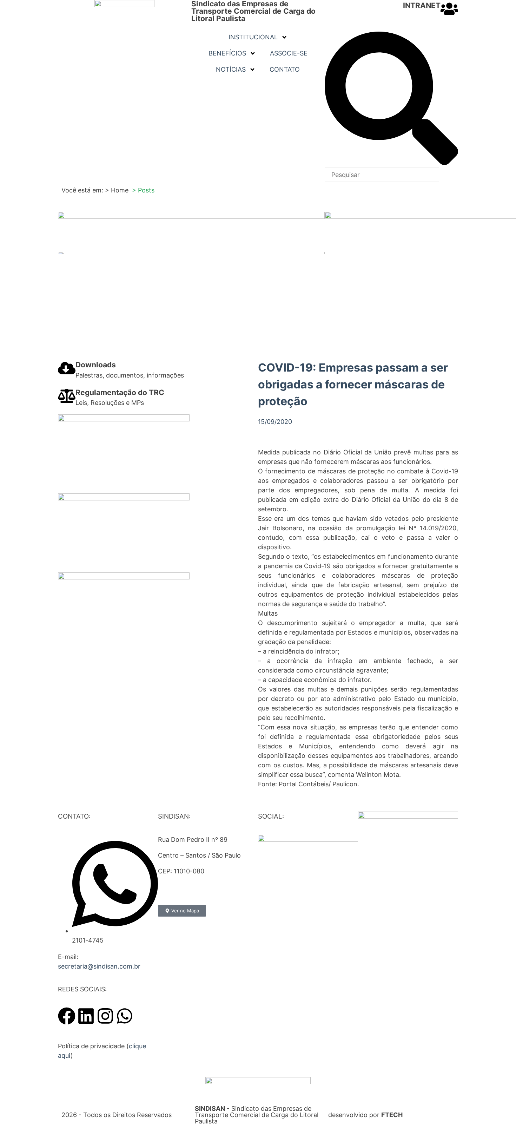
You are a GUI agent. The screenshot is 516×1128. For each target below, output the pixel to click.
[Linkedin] (86, 1016)
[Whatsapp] (124, 1016)
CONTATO (285, 69)
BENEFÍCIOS (227, 53)
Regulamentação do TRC (119, 392)
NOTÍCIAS (231, 69)
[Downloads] (66, 368)
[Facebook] (66, 1016)
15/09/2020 (275, 421)
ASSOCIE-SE (288, 53)
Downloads (95, 364)
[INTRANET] (449, 9)
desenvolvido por (365, 1115)
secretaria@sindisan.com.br (99, 966)
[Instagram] (105, 1016)
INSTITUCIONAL (253, 37)
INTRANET (422, 5)
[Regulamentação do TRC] (66, 396)
